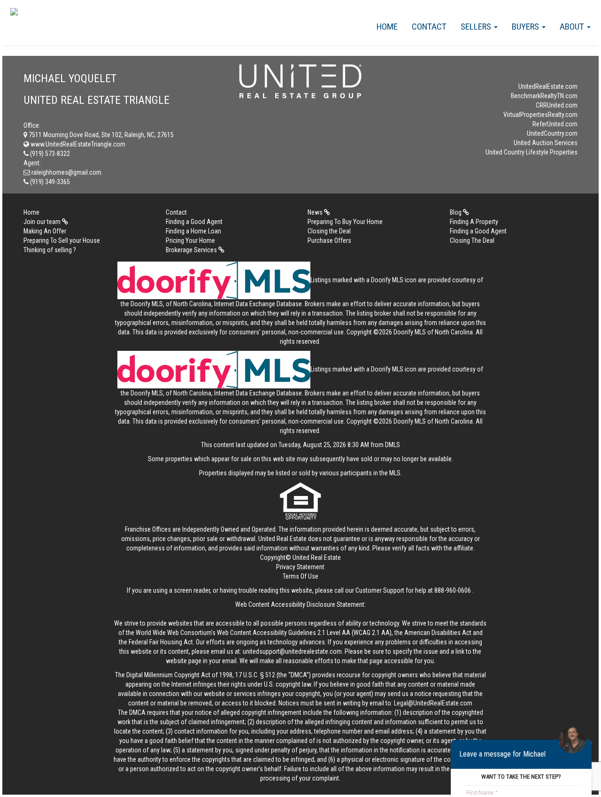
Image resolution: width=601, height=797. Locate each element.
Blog (456, 212)
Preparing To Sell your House (61, 240)
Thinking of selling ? (49, 250)
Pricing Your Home (190, 240)
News (316, 212)
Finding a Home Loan (193, 231)
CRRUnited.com (557, 105)
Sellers (477, 26)
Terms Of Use (300, 576)
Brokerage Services (192, 250)
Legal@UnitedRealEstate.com (433, 703)
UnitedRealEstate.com (548, 86)
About (573, 26)
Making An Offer (44, 231)
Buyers (526, 26)
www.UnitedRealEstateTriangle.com (77, 144)
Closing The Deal (472, 240)
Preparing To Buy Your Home (345, 221)
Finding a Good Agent (194, 221)
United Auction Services (546, 143)
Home (387, 26)
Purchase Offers (329, 240)
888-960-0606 (452, 590)
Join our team (42, 221)
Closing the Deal (329, 231)
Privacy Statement (300, 567)
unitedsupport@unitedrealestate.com (292, 651)
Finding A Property (474, 221)
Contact (429, 26)
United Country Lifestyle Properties (531, 152)
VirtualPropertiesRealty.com (540, 114)
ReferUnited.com (555, 124)
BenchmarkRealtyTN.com (544, 96)
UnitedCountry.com (552, 133)
